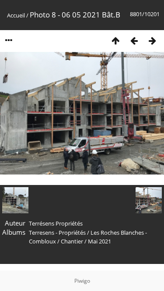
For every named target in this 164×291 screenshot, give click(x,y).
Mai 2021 (99, 241)
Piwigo (82, 280)
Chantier (72, 241)
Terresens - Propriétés (57, 232)
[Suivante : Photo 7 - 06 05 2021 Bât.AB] (152, 40)
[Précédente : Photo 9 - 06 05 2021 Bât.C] (134, 40)
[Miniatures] (115, 40)
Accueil (16, 15)
